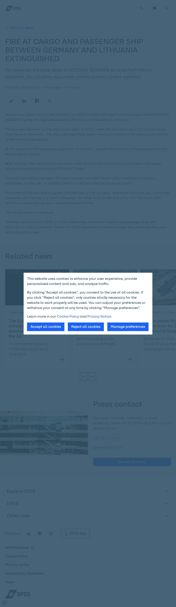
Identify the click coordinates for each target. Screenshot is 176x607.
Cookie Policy (68, 316)
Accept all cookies (45, 327)
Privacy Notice (99, 316)
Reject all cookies (85, 327)
